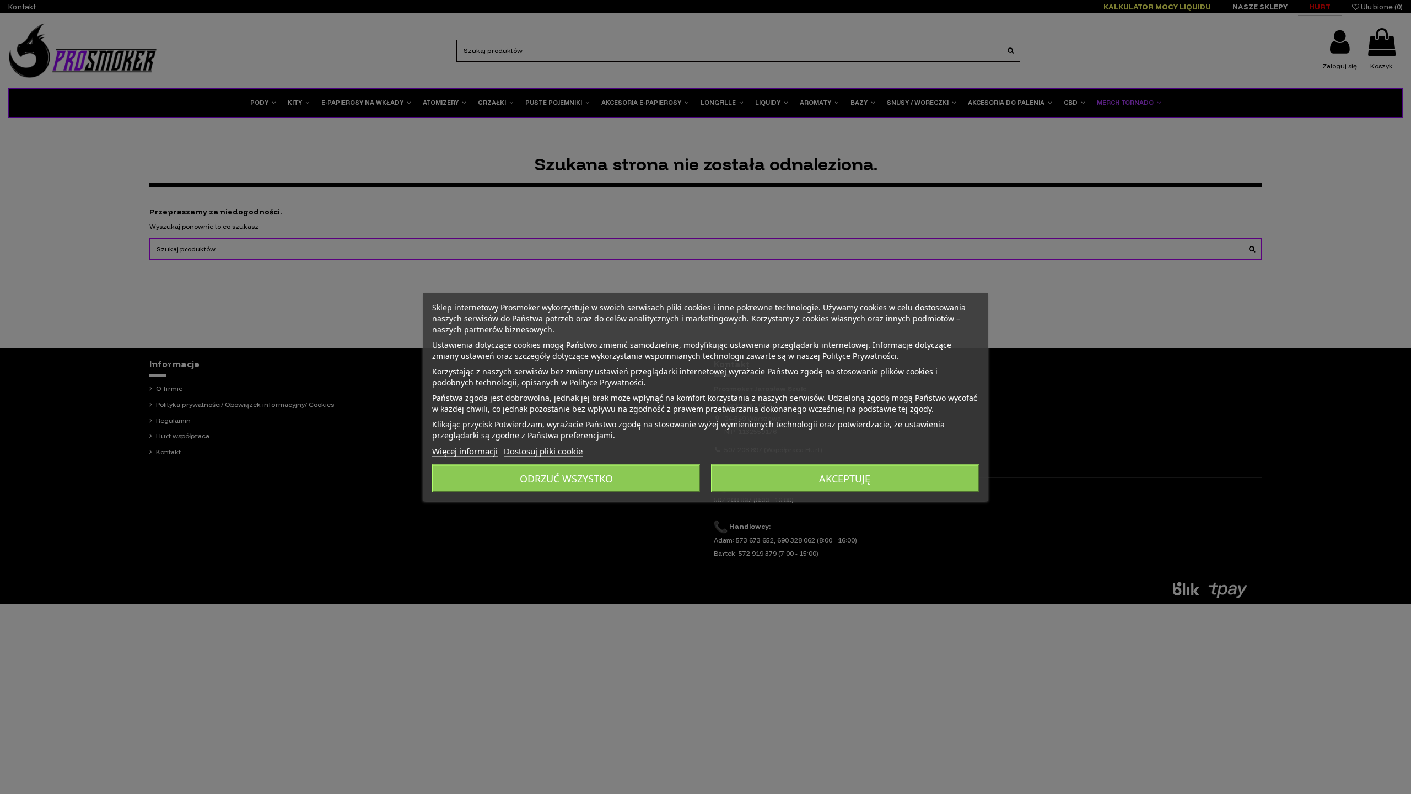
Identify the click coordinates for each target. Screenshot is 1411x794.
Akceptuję (844, 478)
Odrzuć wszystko (566, 478)
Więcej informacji (465, 451)
